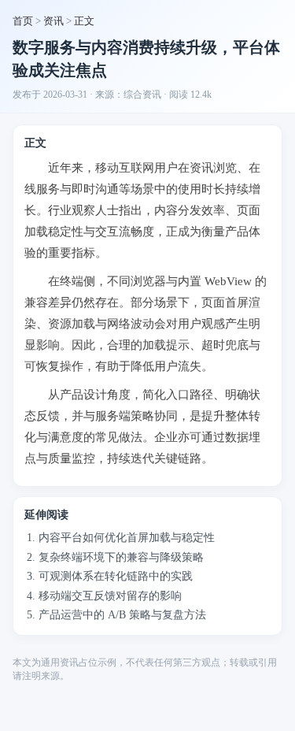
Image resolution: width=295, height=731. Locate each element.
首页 (23, 21)
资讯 (53, 21)
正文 (84, 21)
